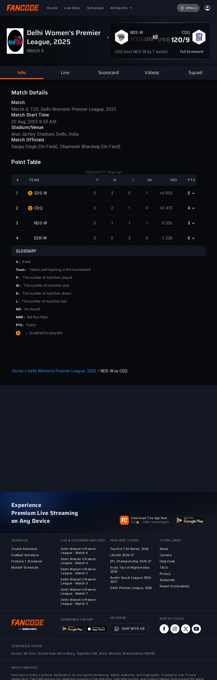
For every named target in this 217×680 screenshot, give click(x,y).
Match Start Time (30, 115)
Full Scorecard (191, 52)
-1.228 (167, 238)
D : (18, 293)
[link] (192, 51)
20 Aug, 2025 (24, 121)
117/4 (137, 39)
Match (18, 102)
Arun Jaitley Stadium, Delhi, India (45, 134)
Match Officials (28, 140)
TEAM (34, 180)
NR (149, 180)
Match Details (29, 92)
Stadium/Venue (27, 127)
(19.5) (164, 39)
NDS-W (136, 32)
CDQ (186, 32)
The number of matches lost (44, 301)
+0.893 (166, 193)
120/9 (180, 39)
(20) (149, 39)
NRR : (20, 317)
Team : (21, 269)
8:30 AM (47, 121)
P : (18, 277)
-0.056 (167, 223)
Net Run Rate (37, 317)
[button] (22, 72)
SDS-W (40, 193)
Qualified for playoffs (46, 333)
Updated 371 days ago (104, 172)
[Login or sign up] (207, 8)
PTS (191, 180)
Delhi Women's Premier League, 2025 (62, 371)
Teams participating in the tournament (60, 270)
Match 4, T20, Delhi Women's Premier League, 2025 (63, 109)
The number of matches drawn (46, 293)
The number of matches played (47, 278)
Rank (26, 262)
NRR (173, 180)
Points (31, 325)
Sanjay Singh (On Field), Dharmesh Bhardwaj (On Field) (66, 146)
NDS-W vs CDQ (114, 371)
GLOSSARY (26, 251)
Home (17, 371)
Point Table (26, 162)
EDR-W (40, 238)
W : (18, 285)
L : (17, 301)
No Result (32, 309)
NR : (19, 309)
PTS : (20, 325)
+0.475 (166, 208)
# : (18, 262)
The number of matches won (46, 286)
